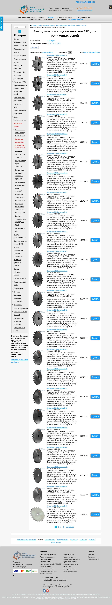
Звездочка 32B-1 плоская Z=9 (57, 75)
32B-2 (54, 43)
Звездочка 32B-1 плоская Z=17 (57, 232)
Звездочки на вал (20, 229)
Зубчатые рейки (20, 72)
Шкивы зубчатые (20, 45)
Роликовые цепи (68, 555)
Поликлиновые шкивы (19, 50)
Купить (95, 63)
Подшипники (18, 288)
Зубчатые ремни (20, 55)
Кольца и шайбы (20, 278)
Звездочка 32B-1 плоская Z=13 (57, 153)
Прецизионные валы (19, 329)
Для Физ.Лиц (35, 19)
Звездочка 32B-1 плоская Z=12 (57, 134)
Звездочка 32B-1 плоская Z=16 (57, 212)
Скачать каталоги (93, 559)
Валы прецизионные (70, 571)
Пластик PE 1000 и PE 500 (20, 313)
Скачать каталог (65, 17)
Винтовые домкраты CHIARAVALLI (19, 298)
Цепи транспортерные (20, 118)
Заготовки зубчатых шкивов (17, 262)
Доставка (62, 19)
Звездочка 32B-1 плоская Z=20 (57, 290)
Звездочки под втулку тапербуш (20, 163)
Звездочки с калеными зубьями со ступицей (19, 174)
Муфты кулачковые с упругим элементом (19, 252)
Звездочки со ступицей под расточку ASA (20, 197)
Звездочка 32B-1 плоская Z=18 (57, 251)
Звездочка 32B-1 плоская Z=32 (57, 467)
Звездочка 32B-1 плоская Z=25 (57, 388)
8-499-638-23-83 (51, 578)
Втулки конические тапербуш (18, 65)
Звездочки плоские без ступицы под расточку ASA (20, 208)
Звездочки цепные (18, 125)
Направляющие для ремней (19, 99)
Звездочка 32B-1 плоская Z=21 (57, 310)
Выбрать (52, 41)
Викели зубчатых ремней (17, 272)
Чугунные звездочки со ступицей (20, 154)
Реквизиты (49, 19)
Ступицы (17, 292)
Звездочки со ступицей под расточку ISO (20, 133)
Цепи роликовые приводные (20, 112)
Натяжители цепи (18, 105)
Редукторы (18, 305)
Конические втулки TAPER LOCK (51, 564)
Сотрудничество (83, 17)
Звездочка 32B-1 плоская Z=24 (57, 369)
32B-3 (59, 43)
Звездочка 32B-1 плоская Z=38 (57, 506)
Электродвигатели (21, 308)
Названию (45, 52)
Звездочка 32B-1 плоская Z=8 (57, 55)
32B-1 (49, 43)
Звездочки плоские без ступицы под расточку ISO (20, 143)
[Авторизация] (110, 7)
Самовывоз (91, 557)
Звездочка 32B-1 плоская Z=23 (57, 349)
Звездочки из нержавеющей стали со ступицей (20, 186)
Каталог (43, 552)
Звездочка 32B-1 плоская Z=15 (57, 192)
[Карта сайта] (14, 575)
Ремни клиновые (20, 59)
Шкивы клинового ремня (20, 40)
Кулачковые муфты (69, 562)
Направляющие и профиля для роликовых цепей (20, 90)
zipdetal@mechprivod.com (85, 10)
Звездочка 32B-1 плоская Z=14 (57, 173)
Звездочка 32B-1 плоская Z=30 (57, 447)
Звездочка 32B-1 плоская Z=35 (57, 486)
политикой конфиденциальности (74, 597)
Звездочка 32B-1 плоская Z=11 (57, 114)
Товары (50, 17)
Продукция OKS (20, 82)
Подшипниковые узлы (20, 283)
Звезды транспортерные (20, 236)
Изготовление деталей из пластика (19, 321)
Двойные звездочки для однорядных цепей (20, 220)
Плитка (85, 52)
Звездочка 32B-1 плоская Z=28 (57, 428)
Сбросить (34, 48)
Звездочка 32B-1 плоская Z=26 (57, 408)
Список (97, 52)
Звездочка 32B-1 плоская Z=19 (57, 271)
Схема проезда (76, 19)
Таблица (91, 52)
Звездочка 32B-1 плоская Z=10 (57, 94)
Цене (51, 52)
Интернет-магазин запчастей (31, 17)
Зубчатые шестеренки (18, 77)
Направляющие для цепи (48, 571)
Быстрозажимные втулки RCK (20, 242)
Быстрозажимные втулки (71, 559)
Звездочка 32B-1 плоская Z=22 (57, 329)
